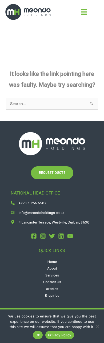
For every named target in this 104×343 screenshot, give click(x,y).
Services (52, 275)
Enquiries (52, 295)
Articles (52, 289)
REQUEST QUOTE (52, 173)
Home (52, 261)
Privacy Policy (59, 335)
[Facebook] (34, 236)
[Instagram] (43, 236)
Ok (37, 335)
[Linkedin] (61, 236)
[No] (97, 326)
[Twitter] (52, 236)
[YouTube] (70, 236)
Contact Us (52, 282)
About (52, 268)
